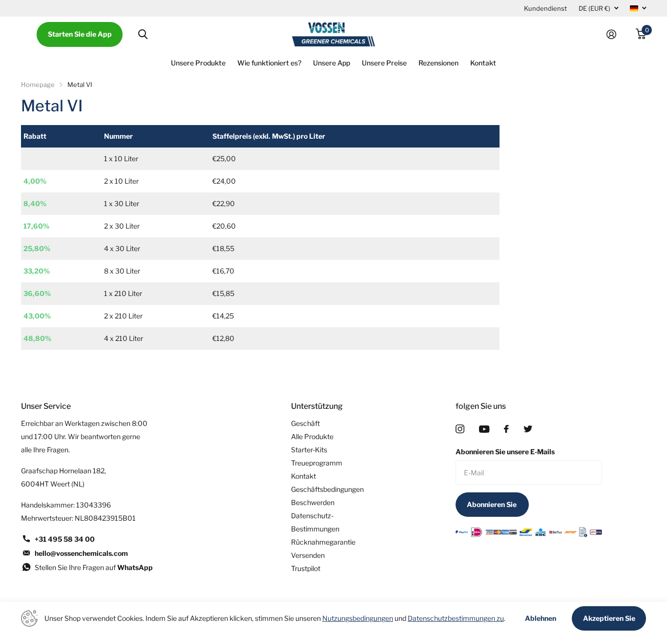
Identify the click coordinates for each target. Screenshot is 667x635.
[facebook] (506, 429)
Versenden (308, 555)
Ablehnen (540, 618)
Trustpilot (305, 568)
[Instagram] (460, 428)
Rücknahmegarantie (323, 542)
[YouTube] (484, 429)
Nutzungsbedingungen (357, 618)
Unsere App (331, 63)
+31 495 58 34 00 (65, 539)
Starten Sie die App (80, 34)
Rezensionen (438, 63)
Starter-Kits (309, 449)
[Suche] (142, 34)
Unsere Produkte (198, 63)
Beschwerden (312, 502)
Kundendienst (545, 8)
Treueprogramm (316, 463)
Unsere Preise (384, 63)
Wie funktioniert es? (269, 63)
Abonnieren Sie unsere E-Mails (505, 451)
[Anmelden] (615, 34)
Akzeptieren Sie (609, 618)
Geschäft (305, 423)
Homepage (38, 84)
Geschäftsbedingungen (327, 489)
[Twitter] (527, 428)
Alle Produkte (312, 436)
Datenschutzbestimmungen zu (456, 618)
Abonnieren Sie (492, 504)
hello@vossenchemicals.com (81, 553)
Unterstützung (317, 406)
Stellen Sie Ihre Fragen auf (94, 567)
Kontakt (483, 63)
